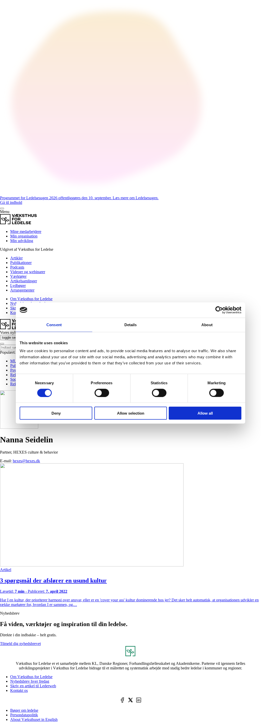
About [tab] (207, 324)
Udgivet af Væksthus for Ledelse (26, 249)
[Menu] (2, 208)
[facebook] (122, 700)
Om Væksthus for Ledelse (31, 299)
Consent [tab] (54, 324)
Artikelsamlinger (23, 281)
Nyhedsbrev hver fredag (29, 681)
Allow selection (130, 413)
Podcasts (17, 267)
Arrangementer (22, 290)
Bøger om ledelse (24, 710)
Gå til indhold (11, 202)
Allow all (205, 413)
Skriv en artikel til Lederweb (33, 686)
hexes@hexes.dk (26, 461)
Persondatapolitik (24, 715)
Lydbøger (18, 285)
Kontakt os (19, 690)
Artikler (16, 258)
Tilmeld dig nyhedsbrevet (20, 643)
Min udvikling (21, 241)
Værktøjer (18, 276)
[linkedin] (139, 700)
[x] (130, 700)
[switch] (102, 393)
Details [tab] (130, 324)
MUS (14, 361)
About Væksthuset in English (34, 719)
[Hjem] (18, 223)
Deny (56, 413)
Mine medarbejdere (25, 231)
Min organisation (23, 236)
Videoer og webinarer (27, 272)
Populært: (8, 352)
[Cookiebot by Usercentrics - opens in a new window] (219, 310)
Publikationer (21, 262)
